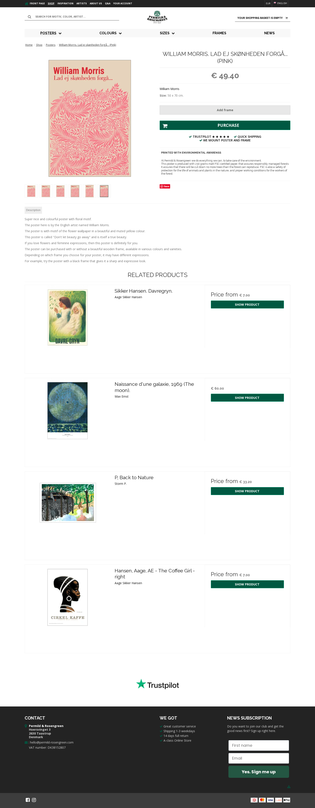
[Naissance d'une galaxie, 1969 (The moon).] (67, 421)
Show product (247, 304)
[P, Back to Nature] (67, 514)
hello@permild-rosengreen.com (52, 742)
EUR (268, 3)
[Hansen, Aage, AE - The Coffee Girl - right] (67, 607)
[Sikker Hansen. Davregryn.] (67, 327)
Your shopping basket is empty (260, 18)
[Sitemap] (288, 787)
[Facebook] (28, 800)
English (282, 3)
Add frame (225, 110)
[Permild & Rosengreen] (157, 17)
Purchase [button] (228, 125)
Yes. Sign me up (259, 772)
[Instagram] (34, 800)
